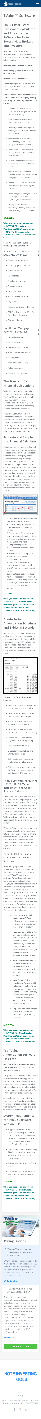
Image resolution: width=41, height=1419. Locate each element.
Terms (20, 1392)
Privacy (20, 1395)
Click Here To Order (20, 1346)
